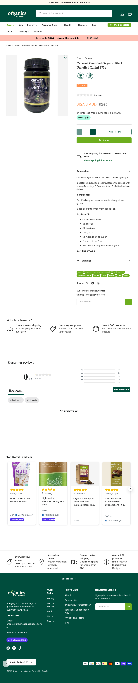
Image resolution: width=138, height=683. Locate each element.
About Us (69, 595)
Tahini (119, 275)
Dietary (80, 272)
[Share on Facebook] (92, 283)
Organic (96, 275)
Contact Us (71, 600)
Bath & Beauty (50, 605)
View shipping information (98, 160)
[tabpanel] (69, 419)
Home (8, 45)
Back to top (68, 578)
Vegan (126, 275)
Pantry (104, 275)
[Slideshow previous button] (7, 489)
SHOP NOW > (93, 38)
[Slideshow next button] (130, 489)
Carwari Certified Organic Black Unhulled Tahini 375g (36, 45)
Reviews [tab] (16, 390)
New (20, 25)
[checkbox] (32, 400)
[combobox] (74, 13)
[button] (130, 14)
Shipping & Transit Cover (78, 604)
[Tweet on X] (87, 283)
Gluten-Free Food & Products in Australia (98, 272)
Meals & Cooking (119, 272)
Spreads (111, 275)
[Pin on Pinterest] (98, 283)
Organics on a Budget (22, 671)
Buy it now (104, 140)
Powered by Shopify (40, 671)
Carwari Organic (84, 58)
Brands (38, 31)
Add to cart (115, 132)
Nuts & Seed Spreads (84, 275)
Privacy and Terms (74, 617)
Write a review (121, 389)
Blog (67, 622)
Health (50, 611)
